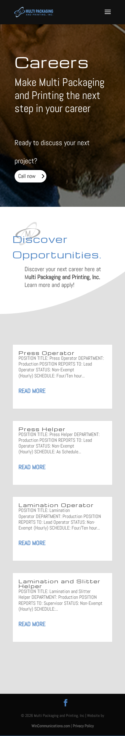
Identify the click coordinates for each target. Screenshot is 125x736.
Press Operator (47, 352)
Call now (26, 175)
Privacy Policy (83, 725)
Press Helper (42, 428)
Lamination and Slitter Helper (60, 583)
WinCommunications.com (51, 725)
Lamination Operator (56, 504)
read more (32, 391)
